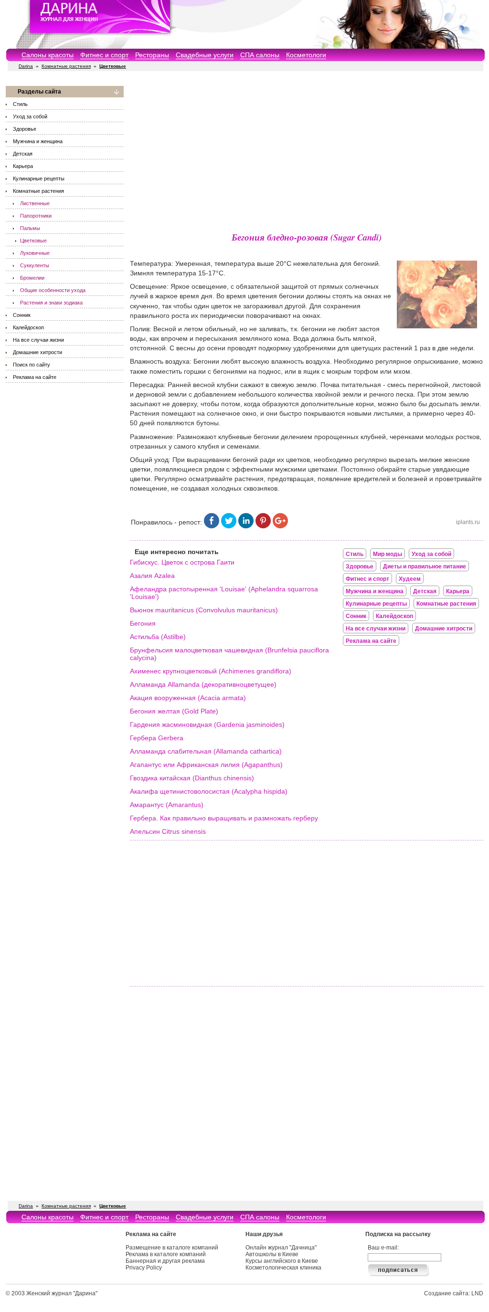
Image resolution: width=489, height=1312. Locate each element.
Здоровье (24, 129)
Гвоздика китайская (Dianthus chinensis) (192, 778)
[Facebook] (211, 526)
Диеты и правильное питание (424, 566)
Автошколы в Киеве (271, 1254)
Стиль (20, 104)
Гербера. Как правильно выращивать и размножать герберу (224, 818)
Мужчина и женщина (38, 141)
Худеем (410, 579)
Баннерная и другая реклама (165, 1261)
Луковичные (35, 253)
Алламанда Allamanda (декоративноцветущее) (203, 684)
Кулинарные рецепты (38, 178)
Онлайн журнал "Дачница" (281, 1247)
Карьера (23, 166)
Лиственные (35, 203)
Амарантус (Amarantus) (166, 804)
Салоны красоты (47, 55)
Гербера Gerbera (156, 738)
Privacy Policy (144, 1267)
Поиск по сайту (31, 364)
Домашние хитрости (37, 352)
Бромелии (32, 278)
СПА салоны (259, 55)
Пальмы (30, 228)
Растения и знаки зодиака (51, 302)
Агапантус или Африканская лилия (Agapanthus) (206, 764)
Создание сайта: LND (453, 1293)
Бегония (143, 623)
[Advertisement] (306, 153)
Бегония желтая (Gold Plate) (174, 711)
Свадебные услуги (205, 55)
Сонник (22, 315)
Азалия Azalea (152, 575)
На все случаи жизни (38, 340)
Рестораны (152, 55)
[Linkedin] (246, 526)
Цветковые (33, 240)
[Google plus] (280, 526)
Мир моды (387, 554)
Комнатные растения (66, 66)
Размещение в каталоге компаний (172, 1247)
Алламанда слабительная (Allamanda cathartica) (206, 751)
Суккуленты (34, 265)
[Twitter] (228, 526)
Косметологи (306, 55)
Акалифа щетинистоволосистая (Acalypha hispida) (208, 791)
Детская (22, 154)
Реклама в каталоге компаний (166, 1254)
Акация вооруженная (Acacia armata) (188, 698)
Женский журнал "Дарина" (61, 1293)
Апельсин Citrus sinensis (168, 831)
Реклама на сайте (34, 377)
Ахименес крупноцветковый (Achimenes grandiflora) (210, 671)
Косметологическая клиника (283, 1267)
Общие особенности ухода (52, 290)
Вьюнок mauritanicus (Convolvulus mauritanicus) (204, 610)
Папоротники (36, 216)
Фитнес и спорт (104, 55)
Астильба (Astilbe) (158, 636)
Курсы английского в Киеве (281, 1261)
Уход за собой (30, 116)
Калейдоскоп (28, 327)
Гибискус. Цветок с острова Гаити (182, 562)
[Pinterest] (263, 526)
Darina (26, 66)
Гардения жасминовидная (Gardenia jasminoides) (207, 724)
